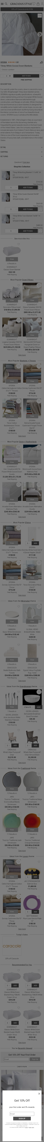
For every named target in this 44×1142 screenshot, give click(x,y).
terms (26, 1127)
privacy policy (31, 1127)
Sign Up (22, 1119)
